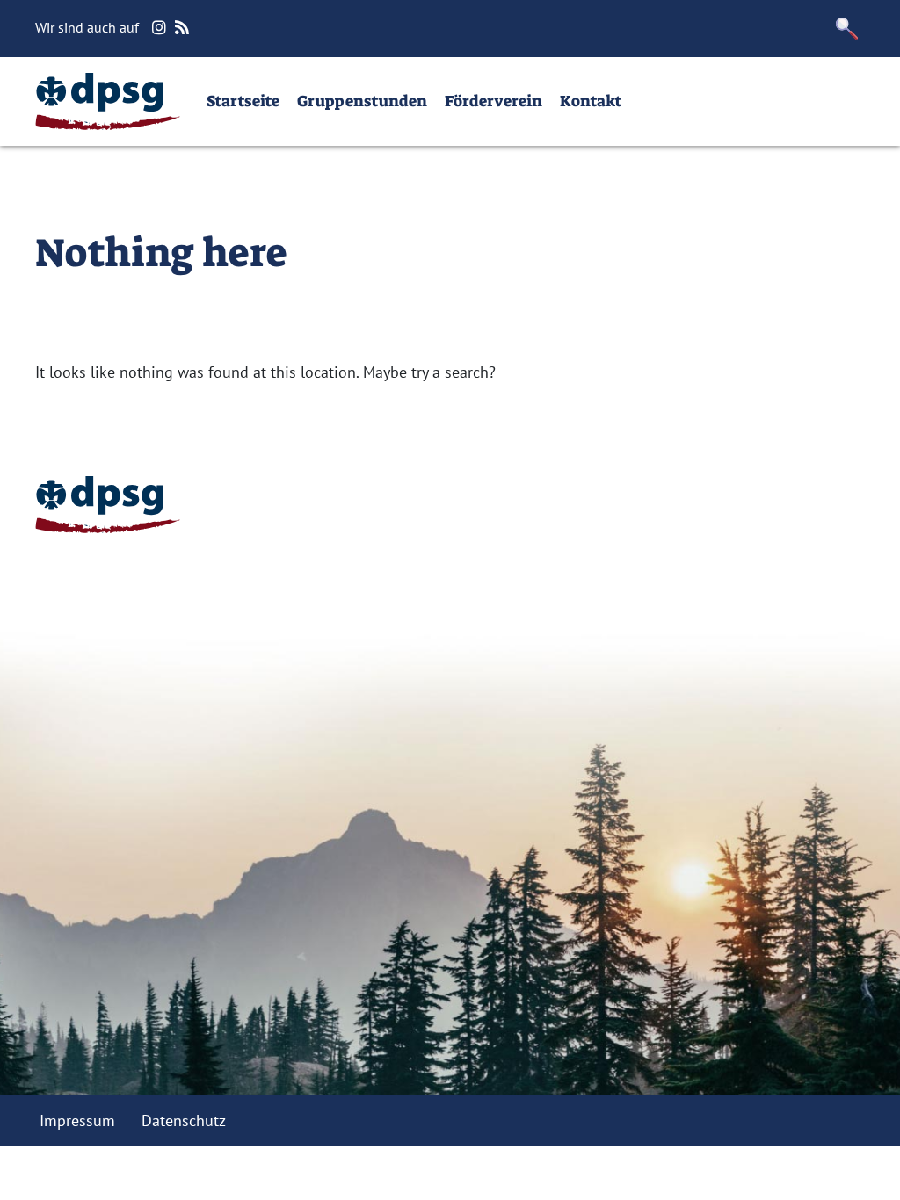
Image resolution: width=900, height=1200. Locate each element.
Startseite (243, 101)
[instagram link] (161, 28)
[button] (847, 28)
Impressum (77, 1120)
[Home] (107, 101)
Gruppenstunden (362, 101)
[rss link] (184, 28)
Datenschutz (184, 1120)
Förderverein (493, 101)
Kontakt (590, 101)
